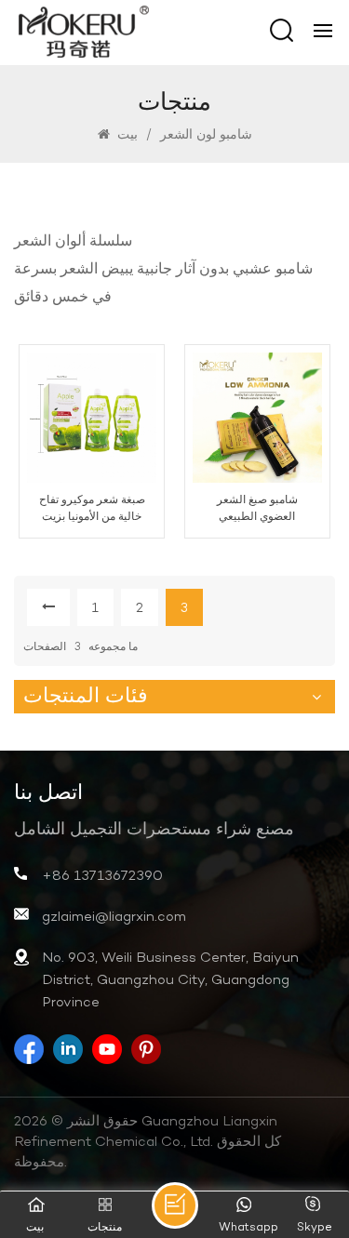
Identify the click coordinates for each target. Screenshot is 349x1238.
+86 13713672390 (102, 876)
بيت (126, 135)
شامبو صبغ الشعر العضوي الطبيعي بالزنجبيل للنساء (257, 509)
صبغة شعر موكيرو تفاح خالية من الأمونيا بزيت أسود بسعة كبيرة (92, 509)
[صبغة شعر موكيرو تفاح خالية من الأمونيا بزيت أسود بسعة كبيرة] (91, 417)
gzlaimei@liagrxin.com (114, 917)
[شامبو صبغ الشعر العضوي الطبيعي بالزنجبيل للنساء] (257, 417)
